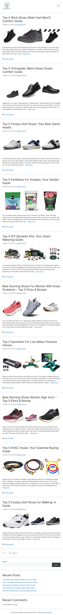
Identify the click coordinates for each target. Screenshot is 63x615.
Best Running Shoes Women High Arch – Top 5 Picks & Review (29, 399)
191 (10, 553)
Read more (26, 54)
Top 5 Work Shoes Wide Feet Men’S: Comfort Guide (19, 579)
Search (4, 561)
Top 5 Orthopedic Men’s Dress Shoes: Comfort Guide (19, 582)
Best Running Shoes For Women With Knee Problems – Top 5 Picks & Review (31, 287)
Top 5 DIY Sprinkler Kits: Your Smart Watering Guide (19, 590)
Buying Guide (9, 59)
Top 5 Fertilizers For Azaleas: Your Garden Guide (18, 588)
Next (14, 553)
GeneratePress (47, 612)
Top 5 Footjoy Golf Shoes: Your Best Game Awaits (18, 585)
